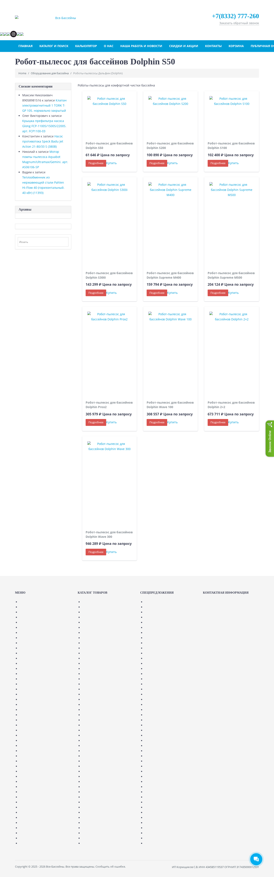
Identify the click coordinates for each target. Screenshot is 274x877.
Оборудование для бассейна (50, 73)
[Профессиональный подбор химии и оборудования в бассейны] (64, 18)
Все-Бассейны (55, 866)
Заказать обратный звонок (239, 23)
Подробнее (95, 163)
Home (22, 73)
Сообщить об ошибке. (110, 866)
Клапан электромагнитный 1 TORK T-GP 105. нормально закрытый (44, 105)
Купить (111, 163)
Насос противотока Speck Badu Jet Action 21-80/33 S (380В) (42, 141)
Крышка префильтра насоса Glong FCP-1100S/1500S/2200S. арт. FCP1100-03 (44, 126)
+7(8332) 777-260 (235, 15)
